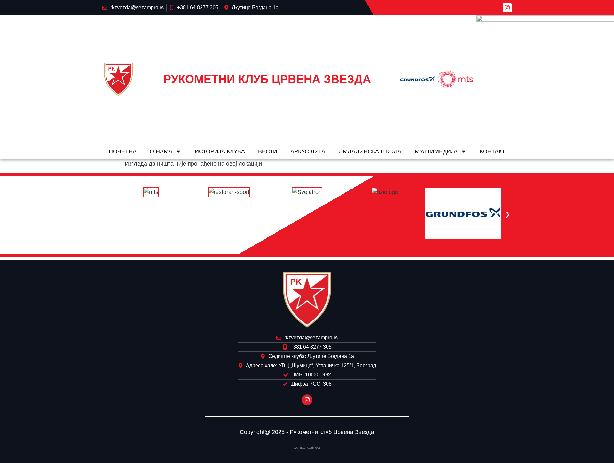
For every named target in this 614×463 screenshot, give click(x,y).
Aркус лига (307, 151)
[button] (106, 215)
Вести (267, 151)
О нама (161, 151)
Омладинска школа (369, 151)
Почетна (123, 151)
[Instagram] (507, 7)
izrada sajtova (307, 447)
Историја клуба (220, 151)
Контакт (492, 151)
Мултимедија (436, 151)
